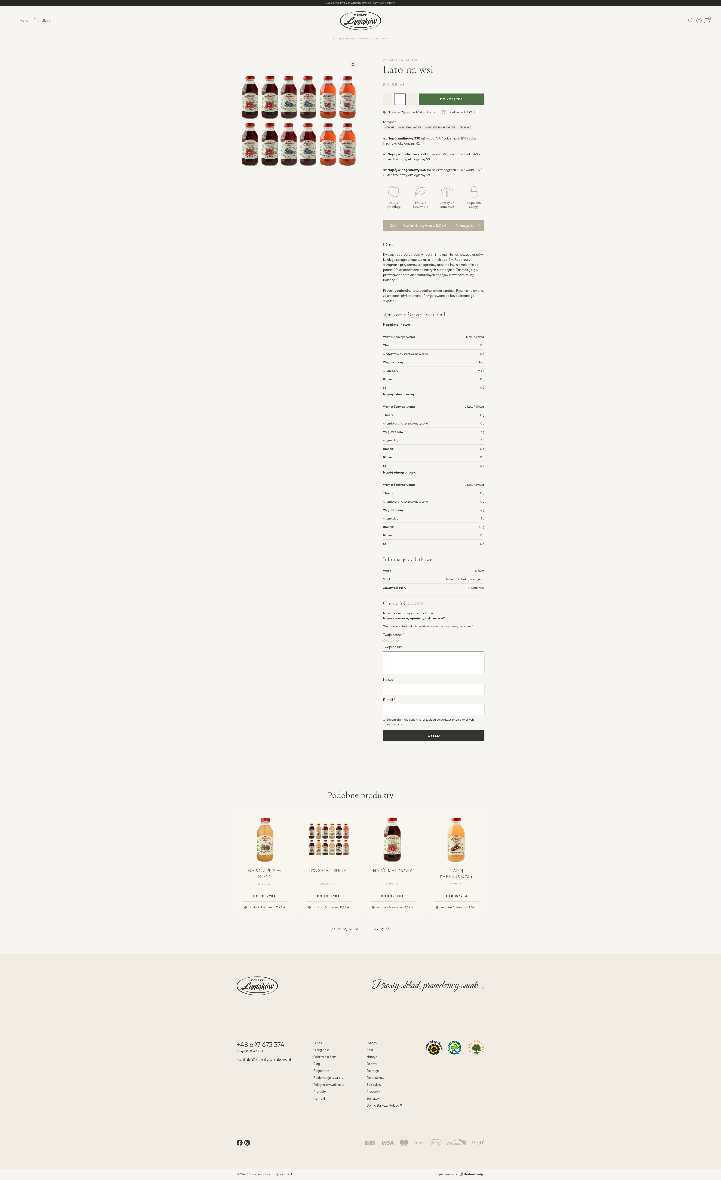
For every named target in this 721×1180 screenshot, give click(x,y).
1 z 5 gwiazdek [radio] (384, 640)
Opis (393, 226)
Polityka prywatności (328, 1084)
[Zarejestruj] (699, 20)
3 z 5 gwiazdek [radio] (390, 640)
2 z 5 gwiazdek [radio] (387, 640)
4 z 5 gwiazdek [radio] (394, 640)
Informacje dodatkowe (469, 226)
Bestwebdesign (474, 1174)
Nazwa (389, 679)
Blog (316, 1064)
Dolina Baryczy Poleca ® (384, 1105)
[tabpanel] (265, 867)
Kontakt (319, 1098)
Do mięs (373, 1070)
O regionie (321, 1050)
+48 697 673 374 (260, 1044)
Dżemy (372, 1064)
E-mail (389, 699)
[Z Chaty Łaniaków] (360, 20)
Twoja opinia (393, 647)
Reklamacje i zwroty (328, 1077)
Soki (370, 1050)
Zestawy (465, 127)
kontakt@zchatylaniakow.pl (264, 1059)
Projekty (319, 1091)
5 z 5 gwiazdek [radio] (397, 640)
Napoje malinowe (409, 127)
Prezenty (373, 1091)
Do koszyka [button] (264, 896)
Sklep (46, 20)
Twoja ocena (393, 635)
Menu (24, 20)
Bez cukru (374, 1084)
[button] (353, 65)
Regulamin (321, 1070)
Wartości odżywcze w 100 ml (424, 226)
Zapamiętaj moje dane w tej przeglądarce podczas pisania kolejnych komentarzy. (430, 722)
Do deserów (375, 1077)
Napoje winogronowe (440, 127)
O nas (317, 1043)
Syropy (372, 1043)
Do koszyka (451, 99)
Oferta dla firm (324, 1057)
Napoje (389, 127)
